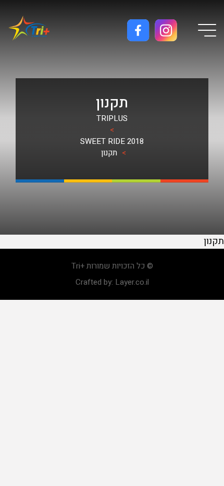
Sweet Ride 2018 (112, 141)
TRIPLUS (112, 118)
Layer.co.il (132, 282)
